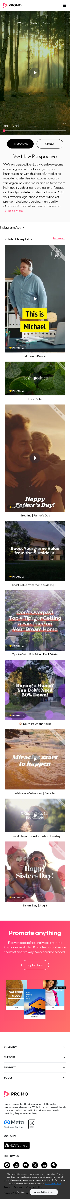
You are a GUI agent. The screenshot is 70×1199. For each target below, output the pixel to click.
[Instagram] (31, 1124)
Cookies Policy (53, 1183)
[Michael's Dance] (35, 298)
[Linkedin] (44, 1165)
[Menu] (64, 5)
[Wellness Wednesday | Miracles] (35, 759)
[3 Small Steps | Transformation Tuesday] (35, 816)
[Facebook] (14, 1124)
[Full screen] (64, 124)
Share (49, 144)
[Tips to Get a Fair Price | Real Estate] (35, 620)
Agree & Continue (43, 1192)
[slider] (4, 130)
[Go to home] (13, 5)
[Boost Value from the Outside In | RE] (35, 551)
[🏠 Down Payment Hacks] (35, 690)
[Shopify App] (35, 1145)
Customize (20, 144)
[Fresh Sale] (35, 379)
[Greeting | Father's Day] (35, 458)
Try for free (35, 965)
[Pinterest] (54, 1165)
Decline (21, 1192)
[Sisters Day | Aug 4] (35, 871)
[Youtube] (26, 1165)
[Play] (35, 72)
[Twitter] (35, 1165)
